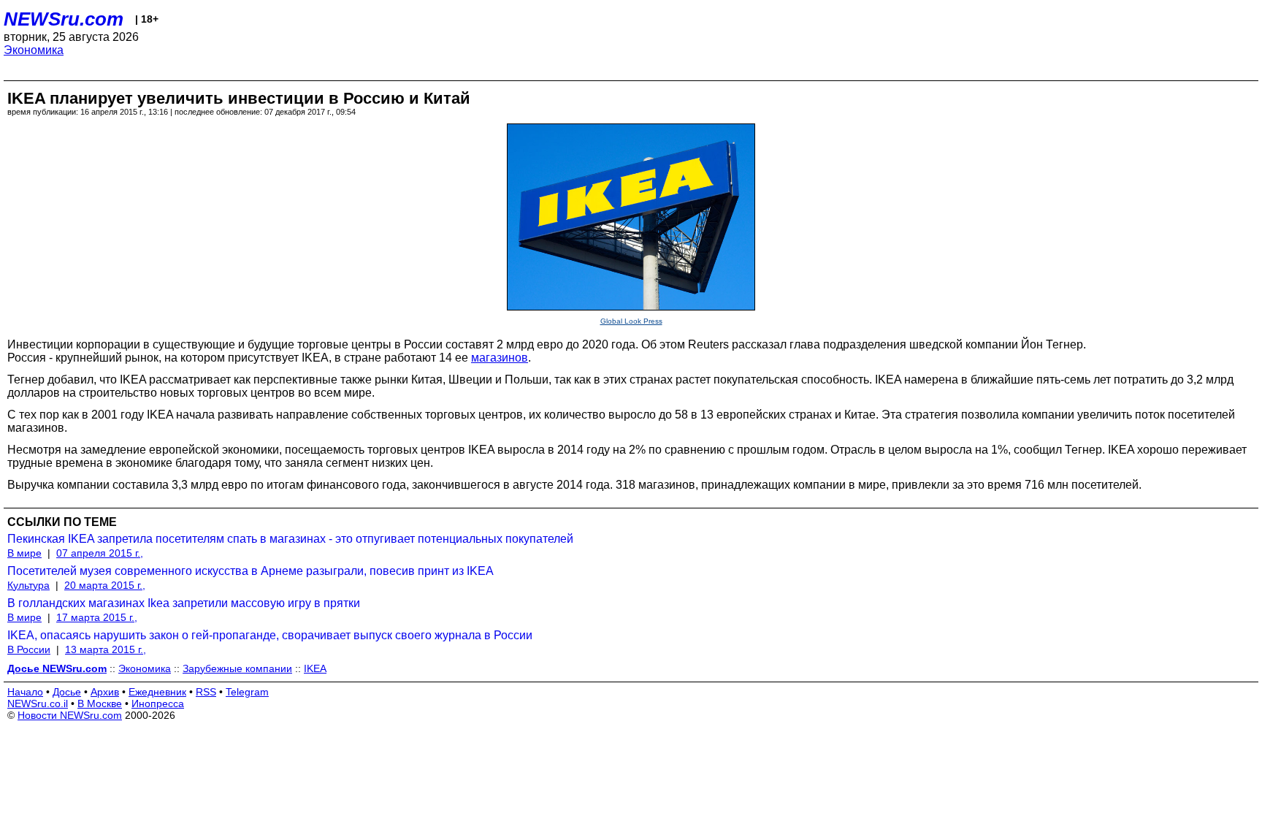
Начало (25, 692)
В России (28, 649)
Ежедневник (157, 692)
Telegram (247, 692)
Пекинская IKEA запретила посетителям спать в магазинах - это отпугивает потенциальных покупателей (290, 539)
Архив (105, 692)
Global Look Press (631, 321)
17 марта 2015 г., (96, 617)
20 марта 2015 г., (104, 585)
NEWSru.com (63, 19)
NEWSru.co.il (37, 703)
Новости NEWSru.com (70, 715)
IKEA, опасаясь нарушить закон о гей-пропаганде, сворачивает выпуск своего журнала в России (269, 635)
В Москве (99, 703)
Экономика (34, 50)
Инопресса (157, 703)
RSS (206, 692)
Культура (28, 585)
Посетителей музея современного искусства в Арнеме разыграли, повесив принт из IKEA (250, 571)
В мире (24, 553)
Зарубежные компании (237, 668)
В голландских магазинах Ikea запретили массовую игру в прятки (183, 603)
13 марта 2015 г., (105, 649)
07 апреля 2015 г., (99, 553)
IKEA (315, 668)
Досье (67, 692)
